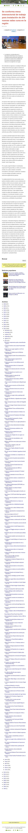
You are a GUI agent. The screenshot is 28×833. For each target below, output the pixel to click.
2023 (5, 310)
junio (6, 759)
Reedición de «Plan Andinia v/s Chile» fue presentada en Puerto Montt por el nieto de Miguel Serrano (17, 281)
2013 (5, 772)
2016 (5, 324)
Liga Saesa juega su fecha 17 (11, 514)
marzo (6, 765)
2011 (5, 776)
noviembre (7, 332)
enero (6, 769)
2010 (5, 778)
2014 (5, 328)
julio (6, 340)
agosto (6, 338)
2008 (5, 782)
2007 (5, 784)
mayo (6, 761)
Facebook (13, 30)
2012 (5, 774)
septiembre (7, 336)
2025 (5, 306)
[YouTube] (18, 5)
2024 (5, 308)
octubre (6, 334)
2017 (5, 322)
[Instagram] (15, 5)
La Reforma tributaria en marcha (12, 685)
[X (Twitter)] (21, 5)
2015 (5, 326)
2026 (5, 304)
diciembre (7, 330)
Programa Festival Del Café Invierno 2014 (14, 588)
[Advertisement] (14, 805)
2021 (5, 314)
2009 (5, 780)
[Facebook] (13, 5)
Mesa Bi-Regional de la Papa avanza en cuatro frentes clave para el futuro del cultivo (17, 288)
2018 (5, 320)
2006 (5, 786)
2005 (5, 788)
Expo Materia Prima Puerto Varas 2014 (14, 614)
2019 (5, 318)
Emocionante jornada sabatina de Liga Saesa (15, 694)
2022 (5, 312)
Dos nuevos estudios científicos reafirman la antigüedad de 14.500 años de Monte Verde (16, 274)
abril (6, 763)
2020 (5, 316)
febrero (6, 767)
